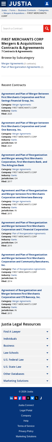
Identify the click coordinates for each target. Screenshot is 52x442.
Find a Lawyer (12, 331)
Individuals (10, 338)
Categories (44, 10)
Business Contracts (27, 10)
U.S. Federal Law (13, 359)
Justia (4, 10)
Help (26, 421)
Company (26, 415)
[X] (36, 398)
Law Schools (10, 352)
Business (8, 345)
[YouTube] (15, 398)
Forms (12, 10)
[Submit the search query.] (47, 28)
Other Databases (13, 373)
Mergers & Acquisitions (14, 13)
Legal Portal (26, 410)
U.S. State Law (12, 366)
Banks (14, 110)
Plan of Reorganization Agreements (20, 67)
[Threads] (28, 398)
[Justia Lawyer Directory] (40, 398)
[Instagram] (24, 398)
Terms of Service (26, 426)
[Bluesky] (32, 398)
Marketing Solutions (15, 380)
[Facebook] (20, 398)
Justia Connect (26, 405)
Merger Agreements (12, 63)
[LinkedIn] (11, 398)
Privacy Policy (26, 431)
